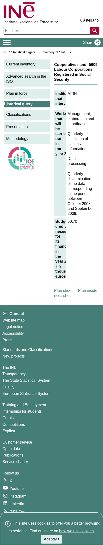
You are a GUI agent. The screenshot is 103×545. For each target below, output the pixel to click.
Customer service (17, 442)
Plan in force (17, 93)
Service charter (15, 462)
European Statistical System (26, 394)
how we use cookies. (77, 531)
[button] (91, 42)
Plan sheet (63, 290)
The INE (9, 367)
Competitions (13, 424)
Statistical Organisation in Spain (33, 52)
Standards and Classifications (27, 350)
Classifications (18, 114)
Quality (8, 387)
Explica (8, 431)
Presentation (17, 127)
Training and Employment (24, 405)
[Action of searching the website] (94, 31)
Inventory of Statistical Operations (65, 52)
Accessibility (13, 333)
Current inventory (20, 64)
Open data (11, 449)
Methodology (17, 139)
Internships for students (22, 411)
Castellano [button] (89, 20)
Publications (12, 455)
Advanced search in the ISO (26, 78)
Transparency (14, 374)
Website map (13, 320)
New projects (13, 356)
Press (7, 340)
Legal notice (12, 327)
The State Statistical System (26, 380)
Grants (8, 418)
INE (5, 52)
